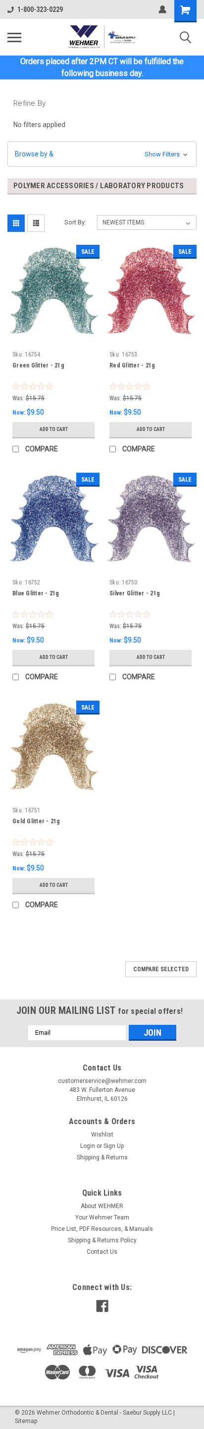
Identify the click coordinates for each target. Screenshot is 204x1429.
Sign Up (113, 1146)
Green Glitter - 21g (38, 365)
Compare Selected (161, 969)
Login (87, 1146)
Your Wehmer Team (102, 1217)
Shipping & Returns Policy (102, 1240)
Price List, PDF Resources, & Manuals (102, 1228)
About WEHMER (102, 1206)
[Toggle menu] (14, 37)
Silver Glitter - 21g (134, 593)
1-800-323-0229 (40, 9)
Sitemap (26, 1421)
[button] (102, 154)
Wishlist (102, 1134)
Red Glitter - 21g (132, 365)
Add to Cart (54, 429)
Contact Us (102, 1251)
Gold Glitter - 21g (36, 821)
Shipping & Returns (102, 1157)
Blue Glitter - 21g (35, 593)
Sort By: (75, 222)
